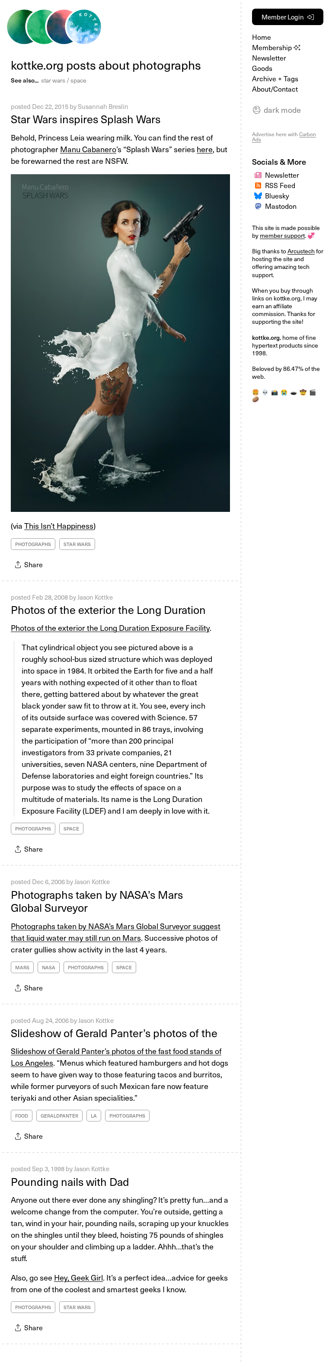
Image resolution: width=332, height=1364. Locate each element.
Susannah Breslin (103, 106)
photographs (33, 544)
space (78, 80)
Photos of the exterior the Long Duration (108, 609)
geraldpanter (59, 1115)
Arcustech (301, 251)
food (21, 1115)
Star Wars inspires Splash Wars (85, 119)
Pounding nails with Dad (70, 1181)
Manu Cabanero (88, 149)
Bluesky (277, 195)
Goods (262, 68)
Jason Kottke (95, 597)
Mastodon (281, 206)
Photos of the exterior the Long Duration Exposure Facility (110, 627)
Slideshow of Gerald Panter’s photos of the (114, 1033)
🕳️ (293, 392)
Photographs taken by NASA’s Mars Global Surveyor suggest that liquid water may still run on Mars (115, 931)
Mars (22, 967)
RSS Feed (280, 185)
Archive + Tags (275, 78)
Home (261, 37)
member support (282, 235)
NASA (48, 967)
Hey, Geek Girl (78, 1277)
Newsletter (269, 57)
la (94, 1115)
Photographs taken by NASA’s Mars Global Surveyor (97, 901)
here (205, 149)
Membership (273, 47)
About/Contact (275, 88)
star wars (53, 80)
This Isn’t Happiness (58, 525)
